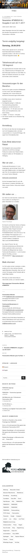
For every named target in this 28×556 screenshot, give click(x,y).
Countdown (6, 498)
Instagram (18, 516)
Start (12, 536)
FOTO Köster (6, 513)
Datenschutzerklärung (7, 550)
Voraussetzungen (10, 336)
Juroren (5, 519)
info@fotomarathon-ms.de (9, 323)
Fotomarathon (17, 333)
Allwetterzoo (20, 492)
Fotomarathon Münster (11, 3)
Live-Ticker (21, 519)
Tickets (11, 539)
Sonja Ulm (14, 530)
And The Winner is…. (7, 404)
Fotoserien (6, 516)
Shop (13, 527)
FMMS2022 (14, 507)
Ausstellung (14, 495)
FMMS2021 (6, 507)
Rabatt (7, 335)
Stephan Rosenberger (7, 430)
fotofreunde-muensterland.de (9, 177)
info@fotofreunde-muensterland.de (14, 296)
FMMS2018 (19, 501)
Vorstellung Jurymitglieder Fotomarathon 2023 (14, 408)
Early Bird (13, 498)
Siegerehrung (20, 527)
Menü (14, 11)
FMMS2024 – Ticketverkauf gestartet (11, 392)
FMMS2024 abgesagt (7, 388)
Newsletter (8, 331)
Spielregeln (6, 536)
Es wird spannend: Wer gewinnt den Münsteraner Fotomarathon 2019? (13, 432)
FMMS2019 (6, 504)
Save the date (6, 527)
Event (19, 498)
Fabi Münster (6, 501)
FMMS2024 (6, 510)
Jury (10, 519)
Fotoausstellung (15, 510)
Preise (15, 525)
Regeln (20, 525)
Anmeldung (8, 333)
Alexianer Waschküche (9, 492)
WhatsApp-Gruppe (8, 542)
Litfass (15, 519)
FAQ (13, 501)
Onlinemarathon (7, 525)
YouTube (17, 542)
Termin (12, 335)
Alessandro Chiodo (15, 489)
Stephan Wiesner (19, 536)
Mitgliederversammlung (9, 522)
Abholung (5, 489)
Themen (5, 539)
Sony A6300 (16, 533)
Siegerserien (6, 530)
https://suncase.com (17, 256)
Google (12, 516)
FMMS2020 (14, 504)
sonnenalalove (6, 533)
